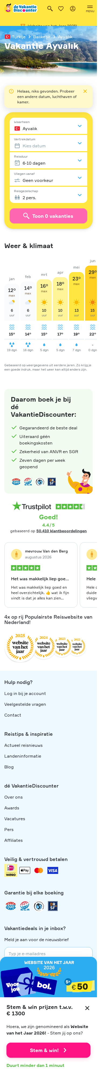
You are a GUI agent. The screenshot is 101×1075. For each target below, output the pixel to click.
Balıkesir (41, 36)
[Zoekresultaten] (50, 8)
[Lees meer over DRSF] (51, 481)
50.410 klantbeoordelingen (61, 530)
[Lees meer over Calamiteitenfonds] (38, 906)
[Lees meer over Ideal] (39, 481)
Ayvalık (65, 36)
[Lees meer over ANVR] (16, 481)
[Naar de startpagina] (21, 8)
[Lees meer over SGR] (28, 481)
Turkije (19, 36)
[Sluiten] (87, 1008)
